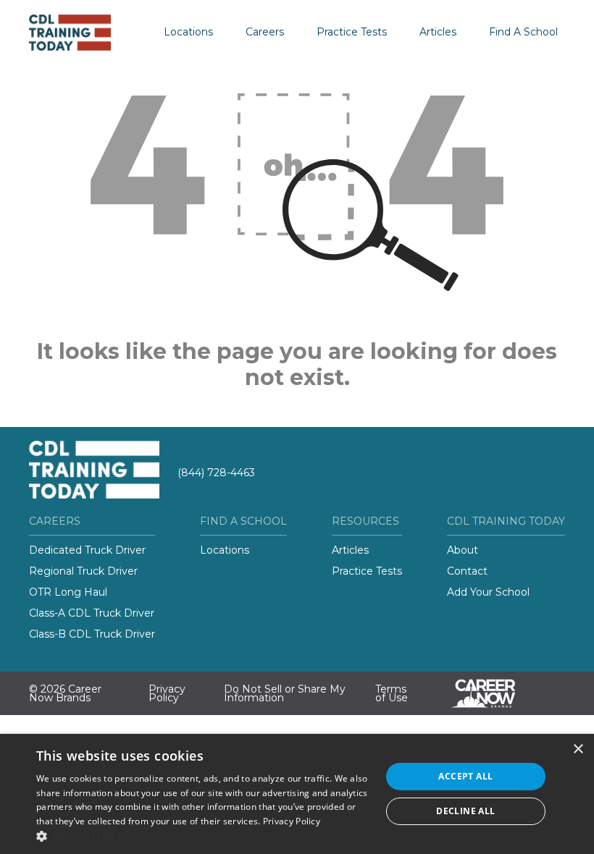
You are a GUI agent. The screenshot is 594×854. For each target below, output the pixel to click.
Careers (265, 31)
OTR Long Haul (68, 592)
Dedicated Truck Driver (87, 550)
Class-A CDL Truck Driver (91, 613)
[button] (203, 836)
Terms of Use (391, 693)
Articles (437, 31)
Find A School (523, 31)
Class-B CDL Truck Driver (92, 633)
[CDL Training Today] (83, 32)
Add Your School (488, 592)
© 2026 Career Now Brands (65, 693)
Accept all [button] (465, 776)
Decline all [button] (465, 811)
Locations (188, 31)
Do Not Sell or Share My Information (285, 693)
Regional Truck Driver (83, 571)
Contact (467, 571)
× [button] (577, 749)
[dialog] (297, 794)
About (462, 550)
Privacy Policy (166, 693)
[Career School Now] (494, 693)
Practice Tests (352, 31)
